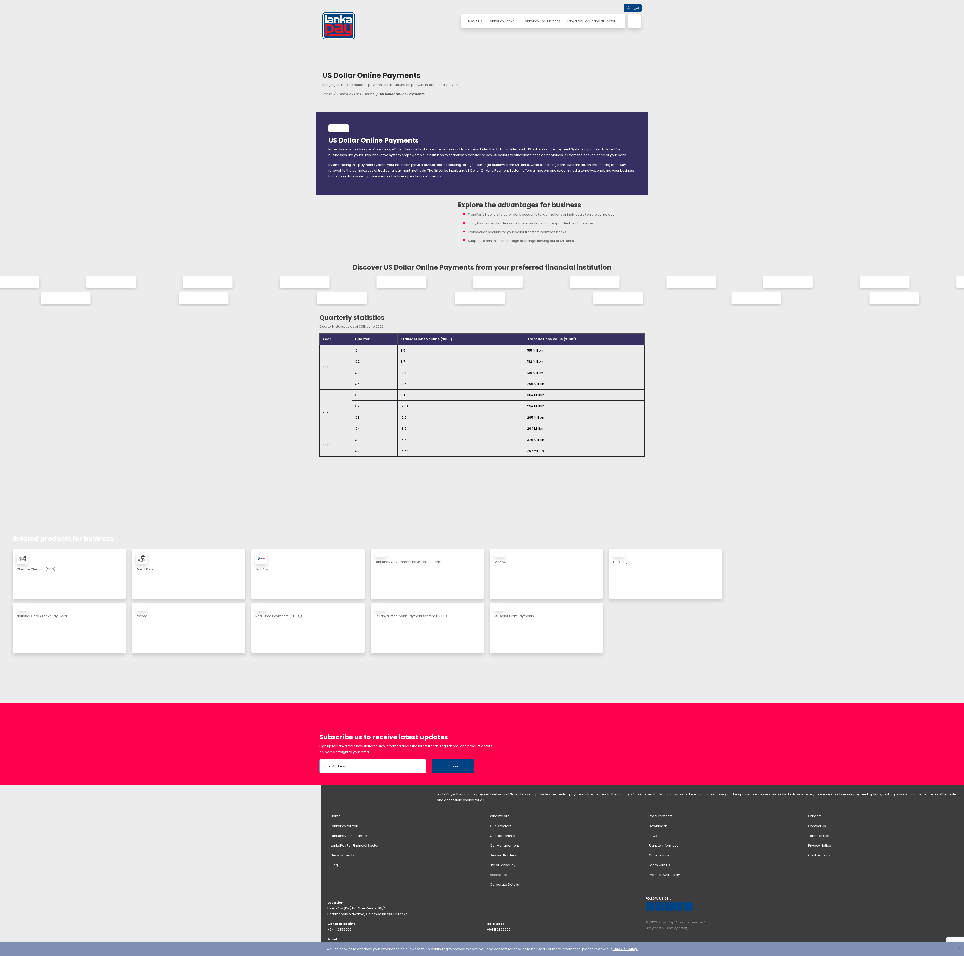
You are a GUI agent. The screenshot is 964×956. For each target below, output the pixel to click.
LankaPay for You (344, 826)
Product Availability (664, 874)
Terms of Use (818, 835)
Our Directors (500, 826)
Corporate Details (504, 884)
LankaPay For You (503, 21)
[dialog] (482, 949)
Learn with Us (659, 865)
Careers (814, 816)
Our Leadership (502, 835)
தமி (636, 8)
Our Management (504, 845)
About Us (475, 21)
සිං (628, 8)
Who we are (499, 816)
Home (327, 94)
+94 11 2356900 (339, 929)
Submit (453, 766)
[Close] (959, 948)
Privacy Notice (819, 845)
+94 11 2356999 (499, 929)
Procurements (660, 816)
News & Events (342, 855)
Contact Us (816, 826)
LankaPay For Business (542, 21)
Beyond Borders (502, 855)
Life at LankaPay (502, 865)
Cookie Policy (818, 855)
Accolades (498, 874)
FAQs (652, 835)
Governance (659, 855)
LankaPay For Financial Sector (591, 21)
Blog (334, 865)
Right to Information (664, 845)
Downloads (658, 826)
